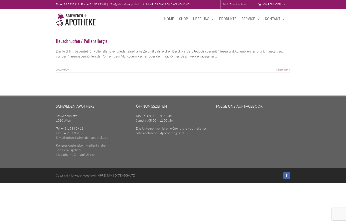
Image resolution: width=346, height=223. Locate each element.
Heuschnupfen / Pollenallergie (82, 41)
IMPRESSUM (104, 175)
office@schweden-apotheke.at (126, 4)
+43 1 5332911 (69, 4)
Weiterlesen (282, 69)
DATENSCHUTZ (124, 175)
